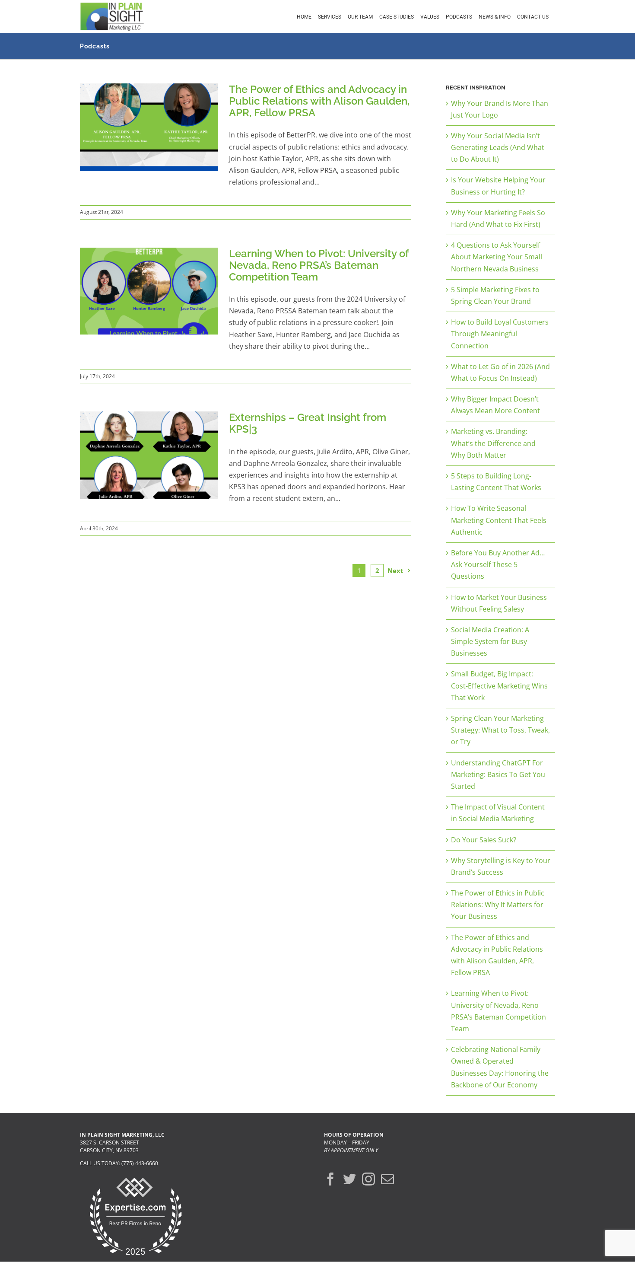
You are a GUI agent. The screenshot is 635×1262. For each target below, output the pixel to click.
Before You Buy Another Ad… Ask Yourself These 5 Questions (498, 564)
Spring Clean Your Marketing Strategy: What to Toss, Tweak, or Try (500, 730)
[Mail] (387, 1179)
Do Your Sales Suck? (483, 840)
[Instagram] (368, 1179)
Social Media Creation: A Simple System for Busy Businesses (490, 641)
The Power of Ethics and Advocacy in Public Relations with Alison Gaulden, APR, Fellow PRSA (319, 101)
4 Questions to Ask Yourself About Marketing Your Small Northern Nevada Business (496, 256)
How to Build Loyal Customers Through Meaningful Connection (500, 333)
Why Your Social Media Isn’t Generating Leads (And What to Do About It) (497, 147)
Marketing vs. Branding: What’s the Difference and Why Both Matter (493, 443)
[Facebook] (330, 1179)
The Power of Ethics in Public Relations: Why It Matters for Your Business (497, 904)
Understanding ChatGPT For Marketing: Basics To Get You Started (498, 774)
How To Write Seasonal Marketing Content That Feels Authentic (498, 520)
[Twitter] (349, 1179)
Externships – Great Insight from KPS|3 (307, 423)
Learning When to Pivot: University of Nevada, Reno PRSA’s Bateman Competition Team (319, 265)
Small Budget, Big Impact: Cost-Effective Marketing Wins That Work (499, 685)
